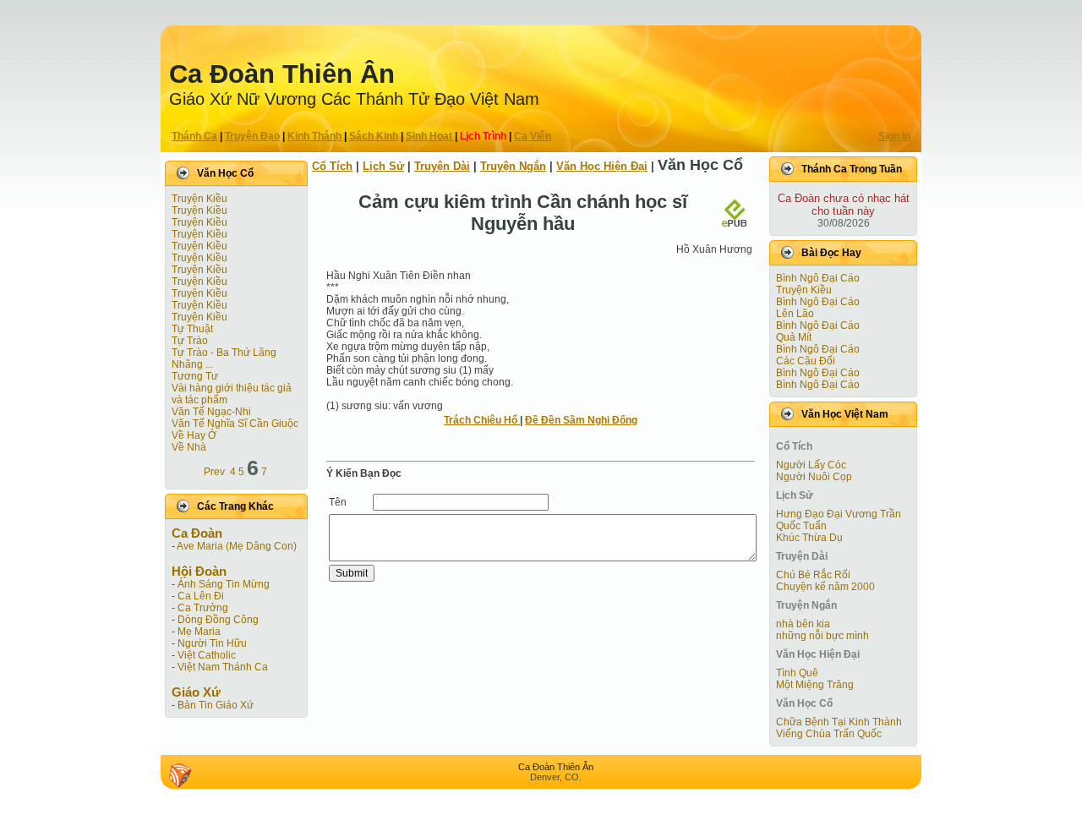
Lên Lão (795, 314)
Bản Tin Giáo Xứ (216, 705)
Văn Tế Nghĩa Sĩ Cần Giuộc (235, 423)
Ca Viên (532, 136)
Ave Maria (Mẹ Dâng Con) (237, 546)
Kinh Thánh (314, 136)
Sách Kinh (373, 136)
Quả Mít (794, 337)
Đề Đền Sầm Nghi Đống (581, 420)
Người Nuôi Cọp (814, 477)
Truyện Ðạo (252, 136)
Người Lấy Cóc (811, 465)
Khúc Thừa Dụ (809, 538)
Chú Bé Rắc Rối (813, 575)
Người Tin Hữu (212, 643)
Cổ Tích (332, 166)
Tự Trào (190, 341)
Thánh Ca (194, 136)
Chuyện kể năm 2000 (825, 587)
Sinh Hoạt (429, 136)
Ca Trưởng (203, 608)
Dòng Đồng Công (218, 620)
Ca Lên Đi (201, 596)
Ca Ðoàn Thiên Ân (282, 74)
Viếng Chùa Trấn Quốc (829, 734)
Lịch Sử (383, 166)
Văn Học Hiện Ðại (602, 166)
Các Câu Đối (805, 361)
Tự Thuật (192, 329)
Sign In (894, 136)
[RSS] (180, 775)
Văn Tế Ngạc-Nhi (211, 412)
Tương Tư (195, 376)
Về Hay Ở (194, 435)
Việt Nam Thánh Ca (223, 667)
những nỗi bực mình (822, 636)
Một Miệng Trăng (815, 685)
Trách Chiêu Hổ (482, 420)
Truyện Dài (442, 166)
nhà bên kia (803, 624)
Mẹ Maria (199, 631)
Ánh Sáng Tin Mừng (224, 584)
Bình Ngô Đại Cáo (818, 278)
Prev (214, 472)
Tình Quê (797, 673)
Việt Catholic (207, 655)
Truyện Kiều (199, 199)
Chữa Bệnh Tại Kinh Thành (839, 722)
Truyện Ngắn (513, 166)
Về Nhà (189, 447)
